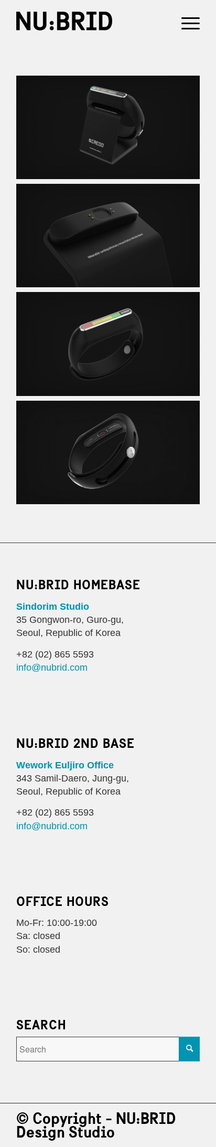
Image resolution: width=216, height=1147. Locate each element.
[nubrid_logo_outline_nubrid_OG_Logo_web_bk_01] (89, 21)
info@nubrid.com (52, 668)
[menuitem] (185, 21)
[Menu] (185, 21)
